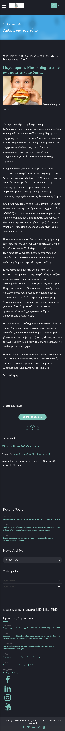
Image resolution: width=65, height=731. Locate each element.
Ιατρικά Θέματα (9, 586)
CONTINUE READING (32, 417)
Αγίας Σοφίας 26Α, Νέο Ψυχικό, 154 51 (32, 453)
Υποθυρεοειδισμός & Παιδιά (14, 673)
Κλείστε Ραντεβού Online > (20, 446)
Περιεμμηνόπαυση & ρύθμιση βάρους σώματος (21, 657)
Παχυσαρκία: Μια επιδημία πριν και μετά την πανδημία (31, 70)
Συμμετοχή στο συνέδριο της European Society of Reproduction (31, 519)
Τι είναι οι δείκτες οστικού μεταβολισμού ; (19, 665)
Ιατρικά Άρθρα (12, 59)
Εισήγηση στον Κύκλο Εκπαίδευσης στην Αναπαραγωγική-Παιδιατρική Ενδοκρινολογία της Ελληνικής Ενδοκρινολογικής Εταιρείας (31, 528)
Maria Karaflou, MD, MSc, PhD (39, 56)
